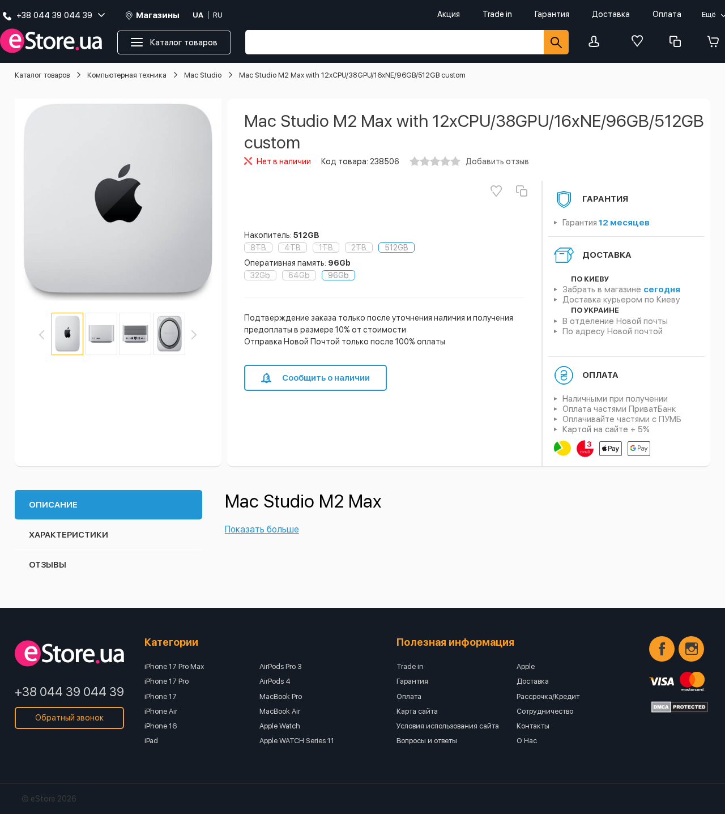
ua (198, 15)
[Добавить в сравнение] (521, 191)
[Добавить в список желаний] (496, 191)
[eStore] (51, 41)
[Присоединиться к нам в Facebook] (662, 649)
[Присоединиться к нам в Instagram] (691, 649)
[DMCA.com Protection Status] (679, 707)
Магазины (158, 15)
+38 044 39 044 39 (69, 691)
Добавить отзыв (497, 161)
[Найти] (556, 42)
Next (192, 334)
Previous (43, 334)
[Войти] (597, 42)
